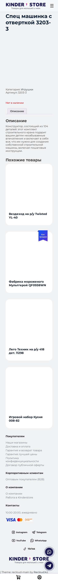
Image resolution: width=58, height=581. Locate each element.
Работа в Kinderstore (19, 497)
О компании (14, 493)
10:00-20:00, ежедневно (21, 512)
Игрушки (27, 89)
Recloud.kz (41, 572)
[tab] (17, 111)
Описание (17, 111)
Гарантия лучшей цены (21, 454)
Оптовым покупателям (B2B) (25, 479)
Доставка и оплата (18, 446)
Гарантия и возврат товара (24, 450)
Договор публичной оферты (25, 465)
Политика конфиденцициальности (22, 460)
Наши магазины (16, 442)
